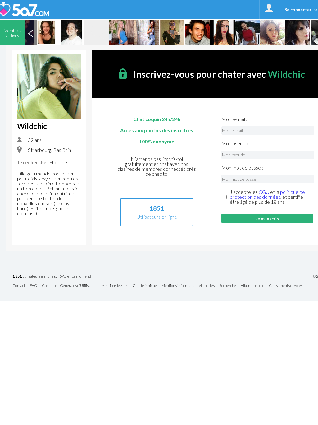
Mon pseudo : (235, 143)
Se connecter (297, 9)
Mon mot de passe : (242, 167)
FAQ (33, 286)
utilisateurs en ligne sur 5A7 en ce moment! (51, 276)
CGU (264, 192)
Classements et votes (285, 286)
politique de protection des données (267, 194)
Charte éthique (145, 286)
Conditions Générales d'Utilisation (69, 286)
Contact (18, 286)
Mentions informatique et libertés (188, 286)
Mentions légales (114, 286)
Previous (31, 32)
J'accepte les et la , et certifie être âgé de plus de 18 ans (267, 196)
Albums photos (252, 286)
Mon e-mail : (234, 119)
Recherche (227, 286)
